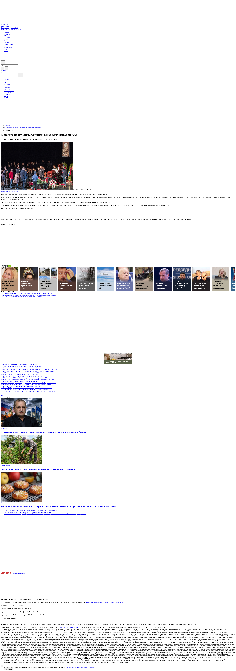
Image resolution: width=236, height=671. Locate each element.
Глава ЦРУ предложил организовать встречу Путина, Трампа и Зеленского (26, 388)
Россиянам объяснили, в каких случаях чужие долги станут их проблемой (26, 384)
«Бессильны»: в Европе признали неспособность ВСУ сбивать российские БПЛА (28, 295)
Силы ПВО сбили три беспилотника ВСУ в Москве (19, 364)
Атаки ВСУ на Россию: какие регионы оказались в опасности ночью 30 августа (28, 391)
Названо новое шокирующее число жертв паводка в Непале (21, 296)
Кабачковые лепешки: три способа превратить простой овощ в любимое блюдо (29, 512)
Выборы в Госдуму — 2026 (9, 28)
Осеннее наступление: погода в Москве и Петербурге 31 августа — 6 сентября (27, 371)
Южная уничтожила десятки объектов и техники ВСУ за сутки (22, 373)
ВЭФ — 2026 (5, 26)
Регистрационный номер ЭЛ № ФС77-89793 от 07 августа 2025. (106, 602)
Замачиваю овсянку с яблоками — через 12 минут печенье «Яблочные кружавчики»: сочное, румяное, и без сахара (58, 506)
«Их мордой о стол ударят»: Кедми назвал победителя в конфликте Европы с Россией (44, 432)
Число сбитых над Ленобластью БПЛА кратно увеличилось (21, 374)
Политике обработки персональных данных (80, 667)
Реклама (22, 573)
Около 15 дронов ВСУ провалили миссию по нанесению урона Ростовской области (29, 369)
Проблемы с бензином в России (11, 29)
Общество (4, 428)
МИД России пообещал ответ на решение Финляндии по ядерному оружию (26, 293)
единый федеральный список (69, 627)
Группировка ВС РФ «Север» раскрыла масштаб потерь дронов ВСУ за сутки (27, 378)
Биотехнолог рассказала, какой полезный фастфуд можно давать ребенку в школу (28, 379)
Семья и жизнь (5, 465)
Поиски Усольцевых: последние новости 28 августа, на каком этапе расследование (30, 510)
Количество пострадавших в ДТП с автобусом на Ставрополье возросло (25, 389)
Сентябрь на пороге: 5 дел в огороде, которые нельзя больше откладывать (38, 469)
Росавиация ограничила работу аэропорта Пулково (19, 381)
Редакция (16, 573)
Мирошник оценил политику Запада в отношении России (21, 366)
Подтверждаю (8, 669)
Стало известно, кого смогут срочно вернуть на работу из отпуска (23, 368)
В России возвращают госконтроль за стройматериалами (20, 386)
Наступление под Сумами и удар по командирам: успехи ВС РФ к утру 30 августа (28, 383)
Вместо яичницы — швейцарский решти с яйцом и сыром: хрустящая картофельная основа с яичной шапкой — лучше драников (45, 514)
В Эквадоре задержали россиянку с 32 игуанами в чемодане (21, 376)
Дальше (3, 395)
